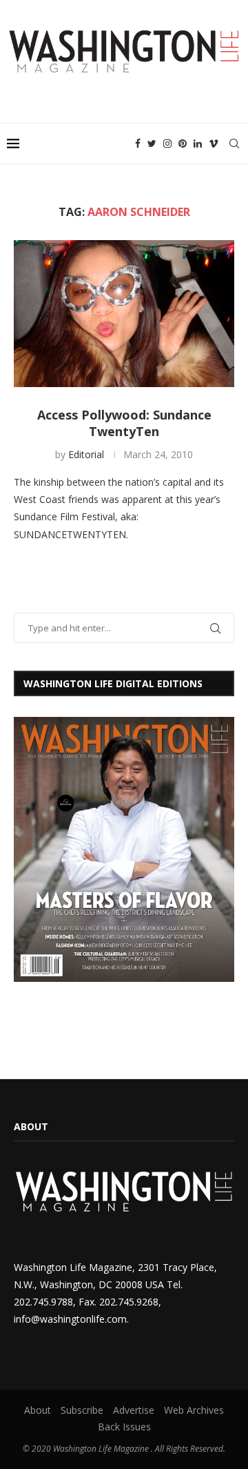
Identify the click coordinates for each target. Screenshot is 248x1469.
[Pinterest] (182, 144)
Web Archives (194, 1410)
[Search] (234, 144)
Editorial (86, 454)
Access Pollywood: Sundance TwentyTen (124, 423)
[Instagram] (167, 144)
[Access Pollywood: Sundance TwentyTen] (124, 313)
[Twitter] (151, 144)
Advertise (133, 1410)
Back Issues (124, 1426)
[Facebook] (138, 144)
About (37, 1410)
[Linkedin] (198, 144)
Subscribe (82, 1410)
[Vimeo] (213, 144)
